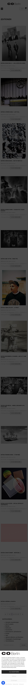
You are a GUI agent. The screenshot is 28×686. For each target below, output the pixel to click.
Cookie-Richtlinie (8, 684)
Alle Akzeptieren (14, 671)
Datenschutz (15, 684)
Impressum (21, 684)
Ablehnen (14, 676)
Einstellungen (14, 680)
